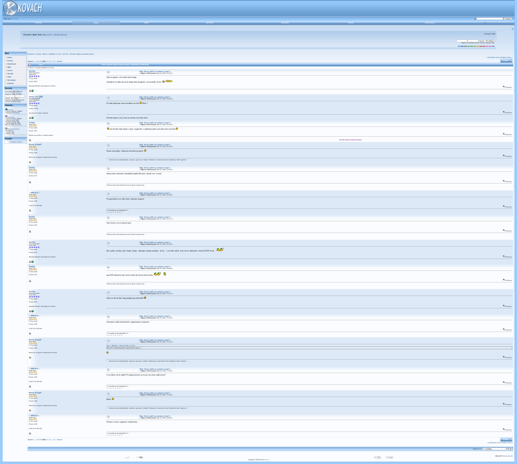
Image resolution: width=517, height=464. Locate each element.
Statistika (9, 105)
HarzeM (510, 456)
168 (38, 61)
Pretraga (210, 23)
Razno (45, 54)
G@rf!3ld (65, 54)
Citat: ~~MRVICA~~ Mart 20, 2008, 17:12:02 (120, 345)
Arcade (16, 19)
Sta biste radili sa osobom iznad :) (82, 54)
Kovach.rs (31, 54)
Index (9, 57)
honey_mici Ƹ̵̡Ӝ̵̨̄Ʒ (36, 97)
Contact (10, 83)
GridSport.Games (15, 142)
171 (47, 61)
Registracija (430, 23)
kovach (267, 459)
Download (11, 64)
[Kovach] (32, 91)
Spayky (32, 167)
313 (54, 61)
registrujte (63, 35)
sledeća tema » (506, 57)
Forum (96, 23)
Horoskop (11, 80)
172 (50, 61)
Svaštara (52, 54)
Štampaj (505, 60)
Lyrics (10, 70)
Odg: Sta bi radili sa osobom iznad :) (154, 71)
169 (40, 61)
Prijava (351, 23)
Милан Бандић (35, 144)
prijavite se (50, 35)
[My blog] (32, 118)
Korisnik (8, 88)
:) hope (32, 122)
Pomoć (146, 23)
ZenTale (32, 71)
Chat (9, 77)
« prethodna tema (493, 57)
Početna (38, 23)
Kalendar (285, 23)
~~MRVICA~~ (34, 193)
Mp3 (9, 67)
